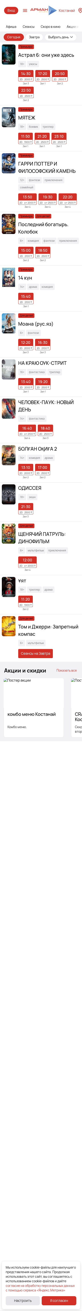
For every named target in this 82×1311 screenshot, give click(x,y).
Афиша (11, 26)
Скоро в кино (50, 26)
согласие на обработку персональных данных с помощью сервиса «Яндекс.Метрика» (40, 1287)
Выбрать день (58, 37)
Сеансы (28, 26)
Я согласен (59, 1300)
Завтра (34, 37)
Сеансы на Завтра (35, 653)
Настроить (23, 1300)
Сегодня (13, 37)
